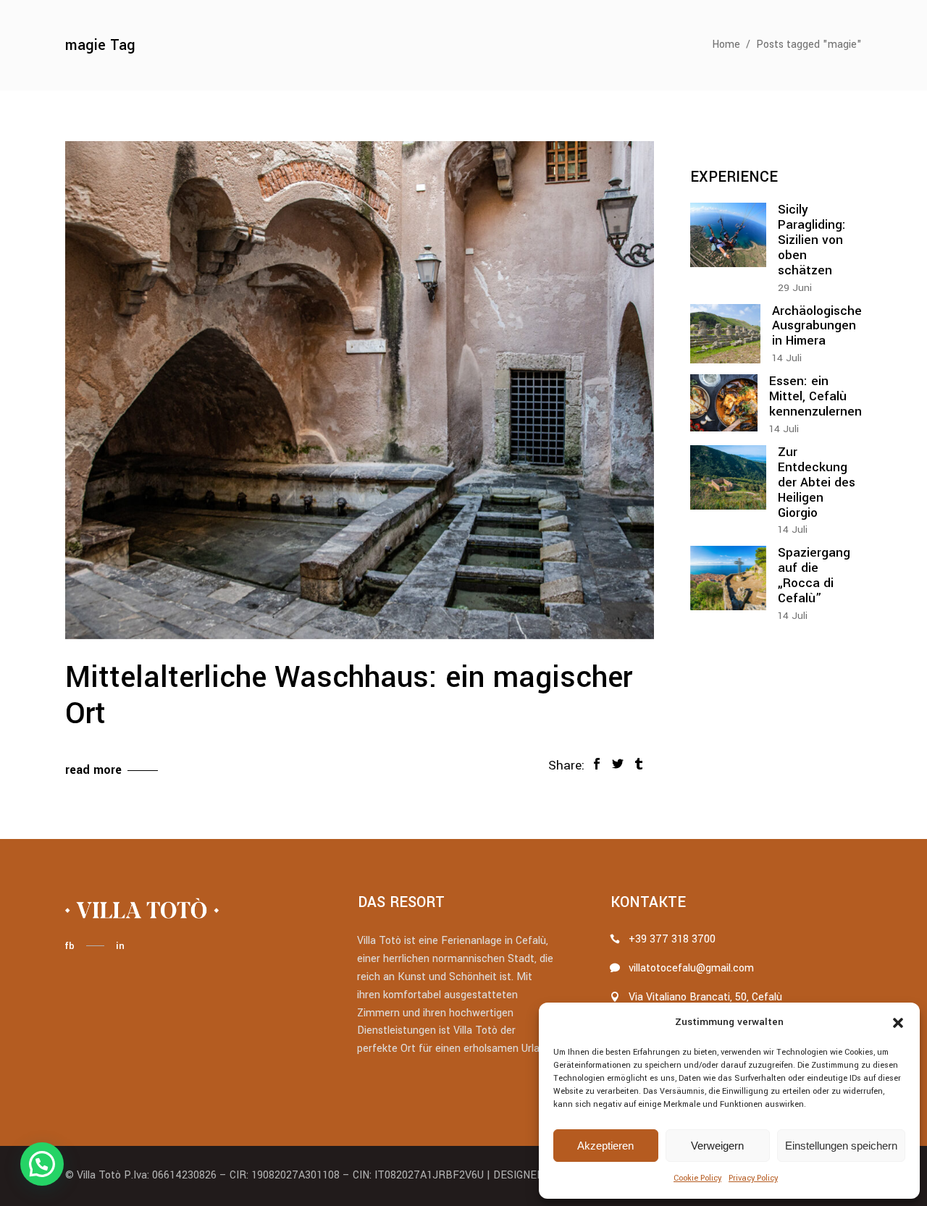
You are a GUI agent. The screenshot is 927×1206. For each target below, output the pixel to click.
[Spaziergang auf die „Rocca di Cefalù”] (728, 578)
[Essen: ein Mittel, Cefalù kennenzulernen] (724, 402)
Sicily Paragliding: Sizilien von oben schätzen (812, 240)
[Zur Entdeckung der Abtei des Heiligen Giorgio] (728, 477)
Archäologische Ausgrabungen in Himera (817, 326)
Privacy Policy (753, 1178)
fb (69, 946)
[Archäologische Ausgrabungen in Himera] (725, 334)
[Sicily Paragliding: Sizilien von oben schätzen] (728, 235)
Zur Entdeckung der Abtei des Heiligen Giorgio (816, 482)
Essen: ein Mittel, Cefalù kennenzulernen (815, 396)
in (120, 946)
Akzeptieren (605, 1145)
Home (726, 44)
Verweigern (717, 1145)
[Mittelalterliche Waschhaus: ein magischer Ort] (359, 390)
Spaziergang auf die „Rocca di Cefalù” (814, 575)
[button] (898, 1023)
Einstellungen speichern (841, 1145)
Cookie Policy (697, 1178)
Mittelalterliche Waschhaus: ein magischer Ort (348, 696)
